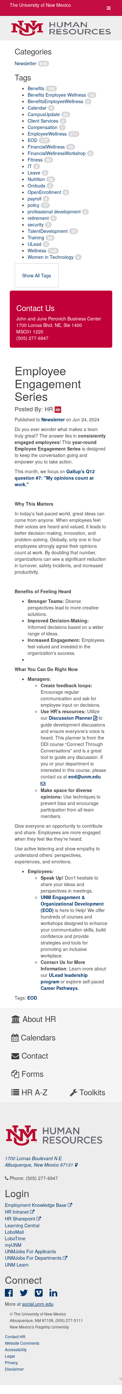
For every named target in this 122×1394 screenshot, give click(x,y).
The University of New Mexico (40, 5)
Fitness (35, 159)
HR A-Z (33, 1092)
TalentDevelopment (48, 231)
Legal (10, 1356)
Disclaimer (14, 1369)
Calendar (37, 107)
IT (30, 166)
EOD (32, 140)
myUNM (13, 1245)
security (36, 224)
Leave (34, 172)
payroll (34, 198)
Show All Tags (36, 275)
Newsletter (25, 63)
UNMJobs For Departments (33, 1258)
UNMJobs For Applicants (30, 1251)
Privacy (11, 1362)
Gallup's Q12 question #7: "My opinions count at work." (55, 477)
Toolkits (91, 1092)
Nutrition (36, 179)
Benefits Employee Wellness (57, 94)
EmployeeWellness (47, 133)
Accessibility (16, 1349)
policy (33, 205)
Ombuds (36, 185)
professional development (54, 211)
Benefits (36, 88)
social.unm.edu (37, 1304)
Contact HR (15, 1336)
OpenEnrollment (44, 192)
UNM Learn (17, 1264)
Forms (31, 1073)
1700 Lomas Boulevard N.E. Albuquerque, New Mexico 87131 (40, 1161)
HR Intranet (17, 1211)
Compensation (43, 127)
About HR (38, 1018)
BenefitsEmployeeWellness (55, 101)
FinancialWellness (46, 146)
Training (36, 237)
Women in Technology (51, 257)
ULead (34, 244)
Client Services (43, 120)
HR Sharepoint (20, 1218)
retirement (38, 218)
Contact (33, 1055)
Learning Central (22, 1225)
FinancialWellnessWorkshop (57, 153)
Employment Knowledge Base (35, 1205)
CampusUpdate (44, 114)
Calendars (37, 1037)
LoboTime (15, 1238)
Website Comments (22, 1343)
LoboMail (14, 1232)
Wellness (37, 250)
